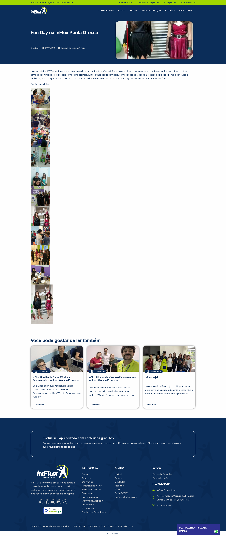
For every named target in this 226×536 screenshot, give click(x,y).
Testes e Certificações (151, 10)
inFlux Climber (126, 2)
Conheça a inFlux (106, 10)
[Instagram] (40, 501)
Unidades (133, 10)
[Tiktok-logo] (64, 501)
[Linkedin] (58, 501)
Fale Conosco (185, 10)
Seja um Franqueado (149, 2)
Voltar (185, 525)
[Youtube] (52, 501)
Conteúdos (170, 10)
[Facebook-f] (46, 501)
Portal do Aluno (188, 2)
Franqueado (170, 2)
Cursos (121, 10)
